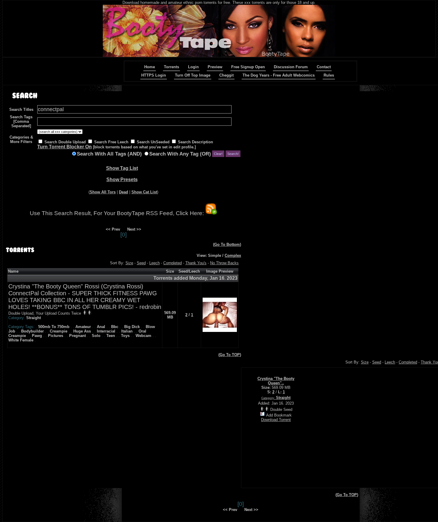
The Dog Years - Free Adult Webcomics (279, 75)
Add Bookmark (279, 415)
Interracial (106, 331)
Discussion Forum (291, 67)
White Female (20, 340)
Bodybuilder (32, 331)
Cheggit (226, 75)
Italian (127, 331)
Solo (96, 335)
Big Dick (132, 326)
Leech (154, 263)
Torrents (171, 67)
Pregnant (77, 335)
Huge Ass (82, 331)
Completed (172, 263)
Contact (324, 67)
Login (193, 67)
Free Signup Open (248, 67)
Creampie (58, 331)
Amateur (83, 326)
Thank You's (195, 263)
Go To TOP (230, 354)
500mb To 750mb (53, 326)
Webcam (143, 335)
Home (149, 67)
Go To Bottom (227, 244)
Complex (233, 255)
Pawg (37, 335)
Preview (215, 67)
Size (129, 263)
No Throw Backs (224, 263)
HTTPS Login (153, 75)
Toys (125, 335)
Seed (141, 263)
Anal (101, 326)
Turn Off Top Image (192, 75)
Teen (110, 335)
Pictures (55, 335)
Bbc (114, 326)
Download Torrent (276, 419)
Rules (329, 75)
